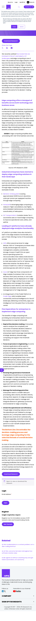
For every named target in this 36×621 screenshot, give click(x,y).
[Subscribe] (2, 370)
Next (5, 503)
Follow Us (31, 2)
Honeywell (6, 205)
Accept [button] (14, 26)
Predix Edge (7, 296)
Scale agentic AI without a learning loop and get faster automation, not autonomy (17, 559)
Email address (7, 494)
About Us (10, 2)
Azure (5, 272)
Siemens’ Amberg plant (11, 194)
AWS (4, 243)
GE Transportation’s (10, 215)
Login (16, 2)
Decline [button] (22, 26)
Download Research (11, 41)
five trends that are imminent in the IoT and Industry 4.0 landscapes (16, 56)
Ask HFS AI (22, 2)
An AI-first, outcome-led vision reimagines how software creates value (17, 552)
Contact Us (28, 7)
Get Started (8, 524)
